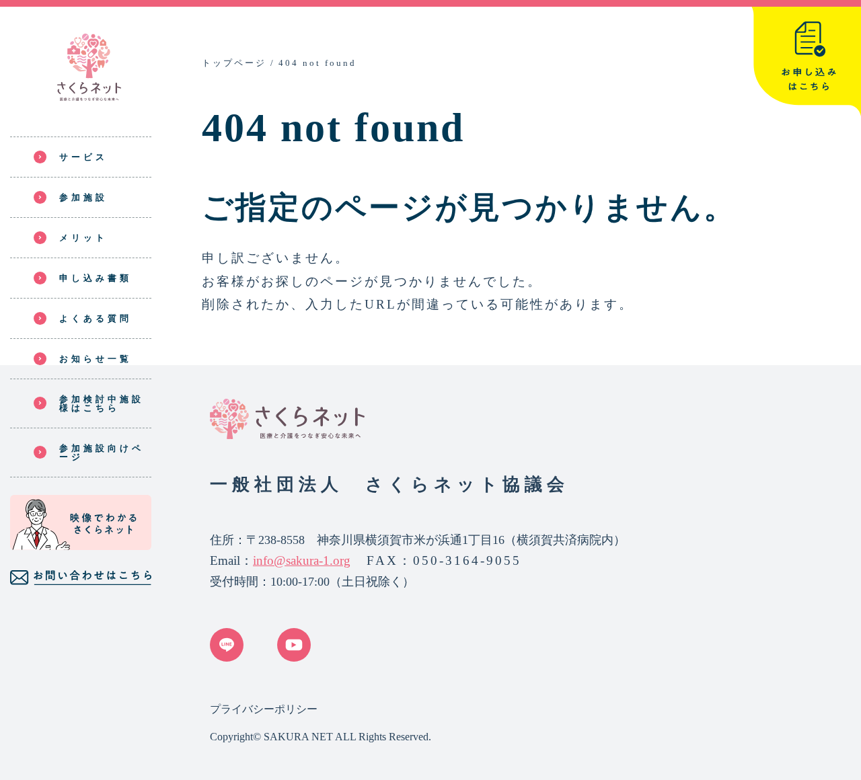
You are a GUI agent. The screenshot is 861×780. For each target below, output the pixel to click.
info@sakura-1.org (301, 560)
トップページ (234, 63)
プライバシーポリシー (263, 709)
